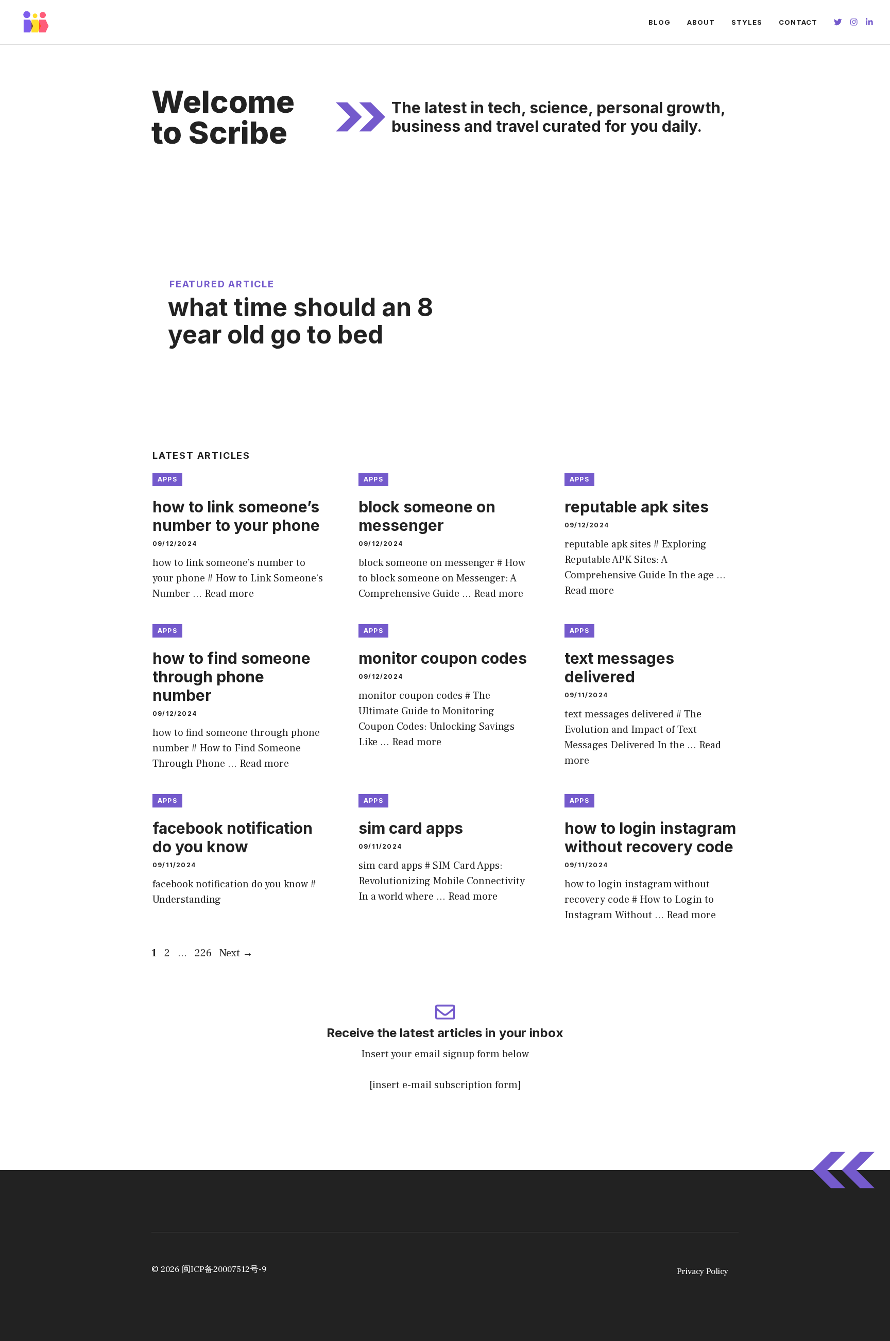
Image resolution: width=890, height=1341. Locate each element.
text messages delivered (619, 667)
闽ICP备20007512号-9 (224, 1269)
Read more (229, 593)
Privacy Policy (702, 1271)
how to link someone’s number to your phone (236, 516)
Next (236, 953)
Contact (798, 22)
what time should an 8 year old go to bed (300, 321)
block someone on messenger (426, 516)
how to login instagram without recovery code (650, 837)
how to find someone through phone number (231, 676)
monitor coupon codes (442, 658)
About (701, 22)
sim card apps (410, 828)
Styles (746, 22)
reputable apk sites (636, 506)
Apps (167, 479)
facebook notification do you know (232, 837)
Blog (659, 22)
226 (204, 953)
